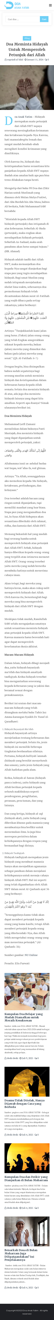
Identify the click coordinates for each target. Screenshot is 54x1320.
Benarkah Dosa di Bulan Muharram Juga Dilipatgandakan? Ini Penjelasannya (21, 1255)
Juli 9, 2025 (27, 1058)
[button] (50, 5)
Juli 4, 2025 (27, 1134)
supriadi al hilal (15, 59)
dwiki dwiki (12, 1058)
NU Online (31, 955)
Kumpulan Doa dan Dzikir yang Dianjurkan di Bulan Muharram (26, 1178)
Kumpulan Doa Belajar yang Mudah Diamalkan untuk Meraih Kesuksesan (23, 1017)
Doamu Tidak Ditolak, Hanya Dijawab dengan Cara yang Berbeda (24, 1104)
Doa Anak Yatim (23, 116)
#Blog (27, 38)
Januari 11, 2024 (35, 59)
